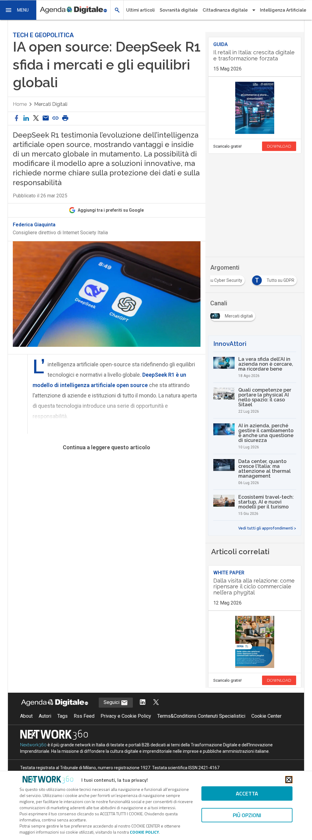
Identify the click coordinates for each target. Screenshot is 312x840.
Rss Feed (84, 716)
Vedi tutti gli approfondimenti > (267, 528)
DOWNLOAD (279, 146)
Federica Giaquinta (34, 224)
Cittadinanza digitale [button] (225, 10)
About (26, 716)
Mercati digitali (50, 104)
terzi (118, 513)
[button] (18, 10)
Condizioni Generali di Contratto (79, 501)
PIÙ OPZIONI (247, 815)
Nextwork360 (33, 744)
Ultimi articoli (140, 10)
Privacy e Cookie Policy (126, 716)
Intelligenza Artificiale (283, 10)
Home (20, 104)
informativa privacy (105, 469)
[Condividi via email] (45, 118)
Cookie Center (266, 716)
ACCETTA (247, 793)
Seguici (112, 702)
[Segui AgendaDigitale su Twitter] (156, 702)
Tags (62, 716)
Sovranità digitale (179, 10)
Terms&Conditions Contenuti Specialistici (201, 716)
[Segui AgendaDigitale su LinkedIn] (142, 702)
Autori (45, 716)
